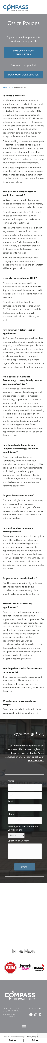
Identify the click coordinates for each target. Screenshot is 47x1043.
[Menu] (24, 1027)
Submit (25, 867)
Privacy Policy (31, 1037)
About (11, 87)
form (22, 757)
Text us (12, 1040)
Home (5, 87)
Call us (35, 1040)
